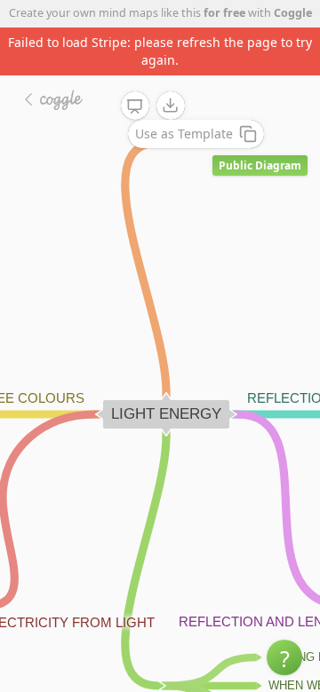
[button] (284, 657)
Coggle (293, 12)
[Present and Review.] (135, 106)
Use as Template (184, 133)
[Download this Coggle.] (170, 105)
